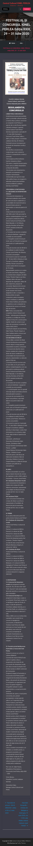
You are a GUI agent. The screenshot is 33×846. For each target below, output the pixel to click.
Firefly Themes (21, 843)
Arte (21, 43)
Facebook (26, 9)
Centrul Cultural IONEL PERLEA (16, 3)
